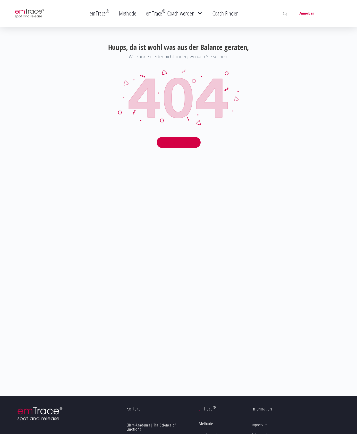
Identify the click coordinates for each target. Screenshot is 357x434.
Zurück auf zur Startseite (179, 142)
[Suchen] (285, 13)
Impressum (259, 424)
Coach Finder (225, 13)
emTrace (99, 12)
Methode (127, 13)
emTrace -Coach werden (170, 12)
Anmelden (306, 13)
